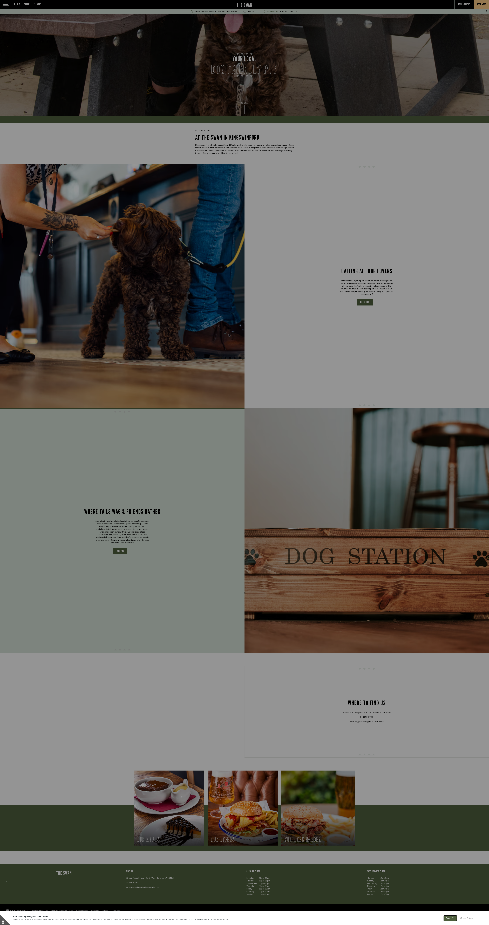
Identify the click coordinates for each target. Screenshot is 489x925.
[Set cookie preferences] (5, 920)
